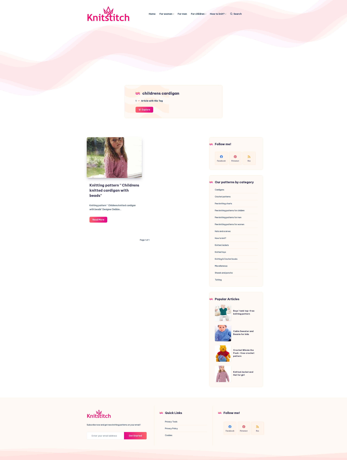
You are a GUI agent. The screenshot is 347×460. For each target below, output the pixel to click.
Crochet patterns (223, 196)
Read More (99, 220)
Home (152, 13)
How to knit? (217, 13)
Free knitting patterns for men (228, 217)
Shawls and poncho (224, 273)
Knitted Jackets (222, 245)
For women (166, 13)
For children (198, 13)
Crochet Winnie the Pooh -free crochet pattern (243, 353)
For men (182, 13)
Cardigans (219, 190)
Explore (145, 109)
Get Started (135, 435)
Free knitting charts (223, 203)
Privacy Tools (171, 421)
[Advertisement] (173, 51)
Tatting (218, 280)
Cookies (168, 435)
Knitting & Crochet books (226, 259)
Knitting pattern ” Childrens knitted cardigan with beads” (114, 190)
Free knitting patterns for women (229, 224)
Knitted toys (220, 252)
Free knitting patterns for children (230, 210)
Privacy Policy (171, 428)
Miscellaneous (221, 266)
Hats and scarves (223, 231)
